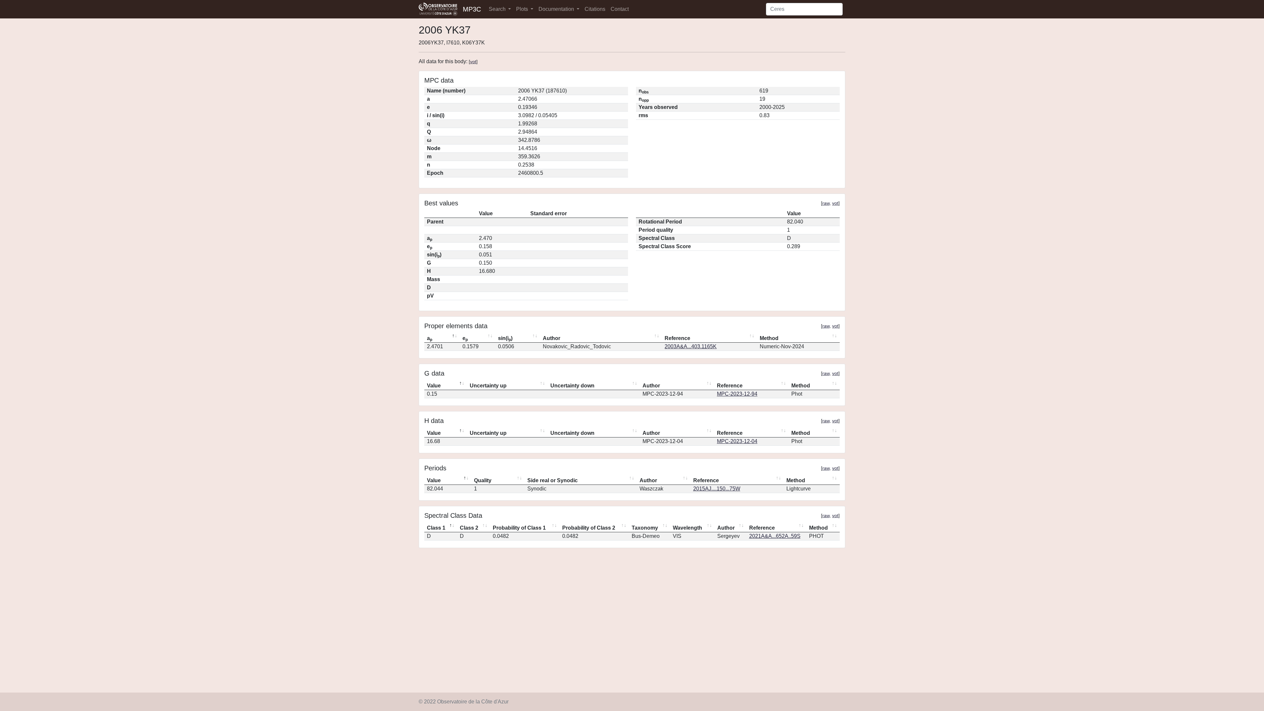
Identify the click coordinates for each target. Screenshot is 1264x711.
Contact (620, 9)
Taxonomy (645, 528)
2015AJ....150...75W (716, 488)
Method (769, 338)
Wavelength (687, 528)
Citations (595, 9)
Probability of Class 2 (588, 528)
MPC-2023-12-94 (737, 394)
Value (434, 385)
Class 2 (469, 528)
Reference (677, 338)
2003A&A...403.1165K (691, 346)
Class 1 (436, 528)
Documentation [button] (557, 9)
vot (473, 61)
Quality (482, 480)
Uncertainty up (488, 385)
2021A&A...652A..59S (775, 536)
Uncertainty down (572, 385)
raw (826, 203)
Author (551, 338)
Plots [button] (522, 9)
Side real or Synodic (552, 480)
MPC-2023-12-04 (737, 441)
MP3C (472, 9)
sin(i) (505, 338)
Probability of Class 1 (519, 528)
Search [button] (498, 9)
